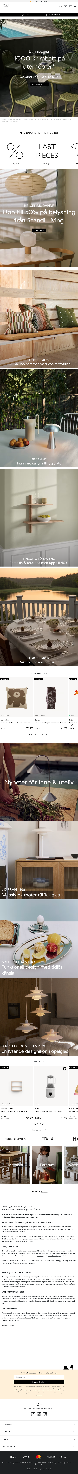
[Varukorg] (70, 5)
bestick (38, 1279)
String (16, 1282)
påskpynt (59, 1284)
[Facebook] (33, 1414)
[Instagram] (39, 1414)
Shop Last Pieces (37, 1130)
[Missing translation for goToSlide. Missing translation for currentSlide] (29, 734)
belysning (27, 1239)
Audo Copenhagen (54, 1256)
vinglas (55, 1253)
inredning (20, 1239)
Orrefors (4, 1253)
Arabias (57, 1279)
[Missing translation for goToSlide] (32, 734)
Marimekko (14, 1253)
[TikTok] (45, 1414)
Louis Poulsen (62, 1239)
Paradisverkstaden (24, 1318)
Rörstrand (73, 1239)
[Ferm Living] (15, 1138)
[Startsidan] (5, 5)
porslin (28, 1253)
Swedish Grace (34, 1301)
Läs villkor (39, 1395)
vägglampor (49, 1284)
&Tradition (5, 1320)
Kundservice (7, 1424)
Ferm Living (40, 1256)
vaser (41, 1253)
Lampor (29, 1279)
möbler (36, 1239)
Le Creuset (15, 1320)
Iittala (32, 1241)
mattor (24, 1279)
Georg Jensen (66, 1318)
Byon (48, 1253)
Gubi (71, 1251)
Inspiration (6, 1439)
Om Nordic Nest (9, 1447)
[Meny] (75, 5)
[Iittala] (46, 1138)
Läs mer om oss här (8, 1325)
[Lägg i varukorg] (31, 728)
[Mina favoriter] (65, 5)
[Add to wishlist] (27, 728)
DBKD (68, 1284)
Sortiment (6, 1432)
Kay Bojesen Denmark (20, 1241)
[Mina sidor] (60, 5)
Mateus (36, 1253)
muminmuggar (6, 1282)
